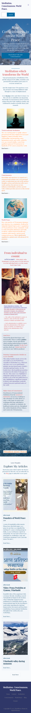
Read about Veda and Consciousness (15, 55)
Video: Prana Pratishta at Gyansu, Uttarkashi (14, 589)
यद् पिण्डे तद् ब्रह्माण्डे (9, 259)
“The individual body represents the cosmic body (15, 306)
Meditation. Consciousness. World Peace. (11, 6)
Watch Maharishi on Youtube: (12, 306)
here (9, 370)
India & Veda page (19, 372)
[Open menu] (28, 5)
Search (11, 14)
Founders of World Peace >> (14, 519)
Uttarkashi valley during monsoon (14, 662)
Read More (15, 675)
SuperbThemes (15, 710)
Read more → (5, 148)
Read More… (7, 543)
